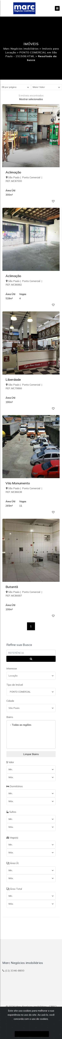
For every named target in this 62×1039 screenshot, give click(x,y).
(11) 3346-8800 (14, 970)
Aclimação (13, 172)
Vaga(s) (13, 837)
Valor (11, 762)
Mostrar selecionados (31, 99)
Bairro (9, 717)
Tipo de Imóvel (14, 684)
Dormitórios (16, 786)
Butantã (12, 587)
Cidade (10, 700)
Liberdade (13, 379)
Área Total (15, 888)
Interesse (11, 668)
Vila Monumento (18, 483)
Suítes (12, 811)
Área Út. (14, 863)
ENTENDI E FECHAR (32, 1034)
